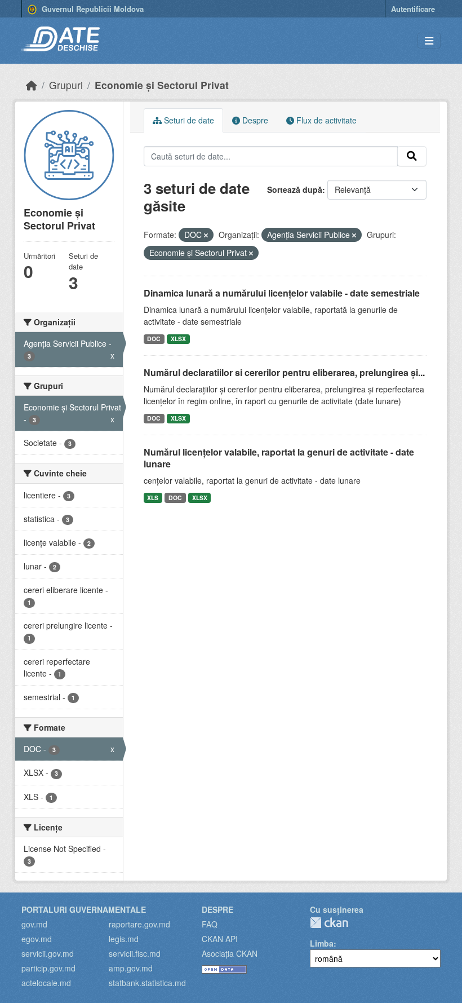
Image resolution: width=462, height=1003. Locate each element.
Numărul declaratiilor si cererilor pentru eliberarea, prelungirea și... (284, 372)
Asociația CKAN (229, 953)
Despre (254, 120)
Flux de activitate (325, 120)
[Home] (31, 85)
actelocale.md (46, 982)
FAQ (209, 924)
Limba (322, 943)
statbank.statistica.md (147, 982)
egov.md (36, 938)
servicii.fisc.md (135, 953)
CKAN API (220, 938)
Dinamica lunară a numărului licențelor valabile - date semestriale (282, 292)
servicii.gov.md (47, 953)
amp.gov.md (131, 968)
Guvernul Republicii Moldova (91, 8)
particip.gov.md (48, 968)
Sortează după (294, 189)
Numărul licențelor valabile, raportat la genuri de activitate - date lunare (279, 457)
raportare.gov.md (139, 924)
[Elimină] (206, 235)
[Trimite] (412, 156)
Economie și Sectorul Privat (162, 85)
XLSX (178, 338)
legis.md (124, 938)
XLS (152, 497)
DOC (154, 338)
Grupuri (66, 85)
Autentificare (413, 8)
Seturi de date (188, 120)
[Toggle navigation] (429, 41)
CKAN (329, 923)
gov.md (34, 924)
